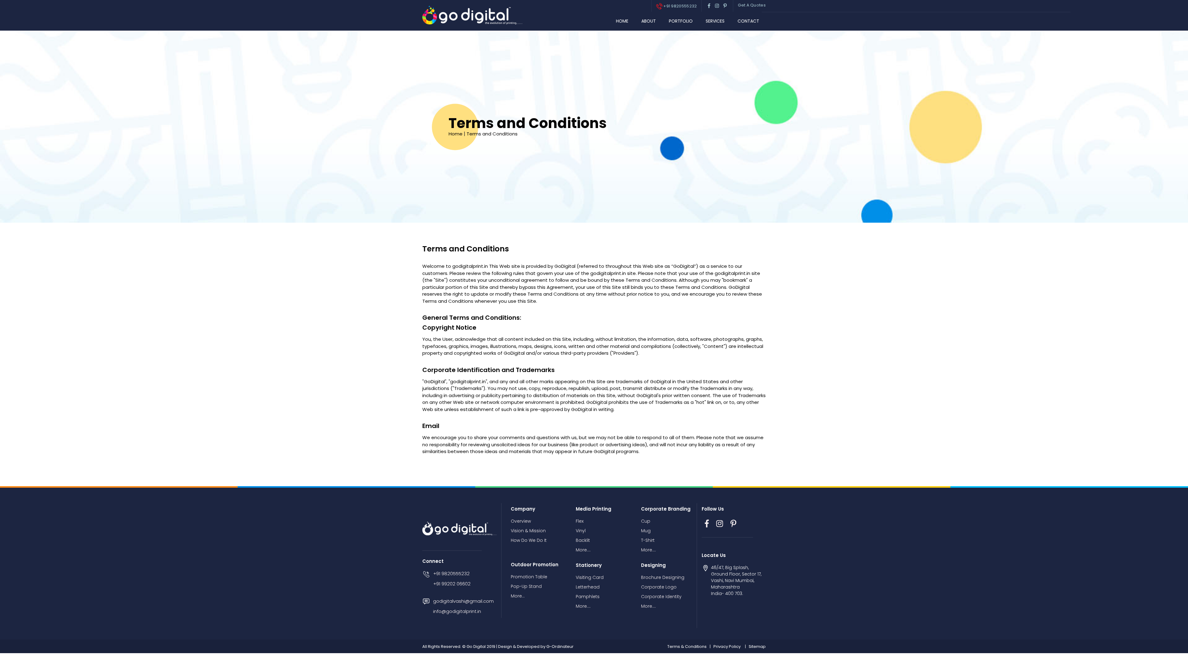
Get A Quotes (752, 5)
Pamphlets (588, 596)
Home (622, 21)
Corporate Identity (661, 596)
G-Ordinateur (560, 646)
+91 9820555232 (679, 6)
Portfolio (681, 21)
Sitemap (757, 646)
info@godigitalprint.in (457, 611)
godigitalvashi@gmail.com (463, 601)
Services (715, 21)
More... (518, 596)
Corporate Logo (659, 587)
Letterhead (588, 587)
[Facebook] (707, 524)
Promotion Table (529, 577)
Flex (579, 521)
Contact (748, 21)
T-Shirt (648, 540)
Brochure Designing (662, 577)
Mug (646, 531)
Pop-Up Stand (526, 586)
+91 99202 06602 (452, 583)
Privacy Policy (727, 646)
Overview (521, 521)
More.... (583, 550)
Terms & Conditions (687, 646)
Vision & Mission (528, 531)
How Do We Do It (529, 540)
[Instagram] (719, 524)
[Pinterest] (733, 524)
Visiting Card (590, 577)
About (648, 21)
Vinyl (581, 531)
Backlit (583, 540)
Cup (645, 521)
